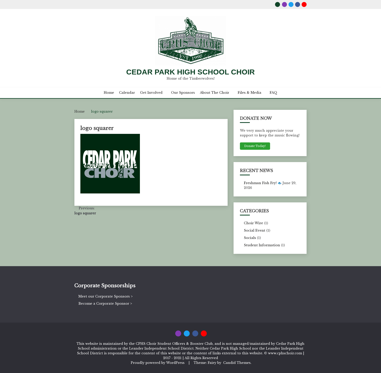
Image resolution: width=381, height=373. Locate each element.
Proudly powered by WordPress (158, 363)
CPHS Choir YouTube (304, 4)
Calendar (127, 93)
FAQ (273, 93)
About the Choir (214, 93)
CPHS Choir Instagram (284, 4)
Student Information (262, 245)
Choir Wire (253, 223)
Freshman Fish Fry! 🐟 (263, 183)
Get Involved (151, 93)
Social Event (254, 230)
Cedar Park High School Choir (190, 72)
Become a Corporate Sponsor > (105, 303)
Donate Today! (255, 146)
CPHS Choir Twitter (291, 4)
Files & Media (249, 93)
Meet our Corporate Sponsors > (105, 296)
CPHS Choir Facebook (297, 4)
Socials (250, 238)
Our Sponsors (183, 93)
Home (109, 93)
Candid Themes (237, 363)
